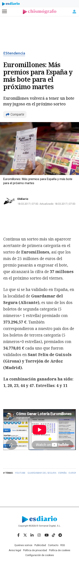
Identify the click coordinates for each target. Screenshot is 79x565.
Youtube (20, 473)
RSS (62, 545)
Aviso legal (15, 550)
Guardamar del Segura (42, 473)
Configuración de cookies (39, 555)
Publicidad (40, 545)
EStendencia (14, 53)
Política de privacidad (35, 550)
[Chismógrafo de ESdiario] (39, 11)
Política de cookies (59, 550)
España (62, 473)
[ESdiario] (11, 4)
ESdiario (22, 198)
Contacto (53, 545)
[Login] (74, 11)
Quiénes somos (23, 545)
